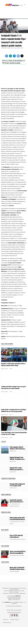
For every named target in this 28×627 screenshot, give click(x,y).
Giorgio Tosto (10, 47)
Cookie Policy (7, 622)
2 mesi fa (6, 368)
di (10, 487)
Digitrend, (3, 368)
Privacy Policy (14, 619)
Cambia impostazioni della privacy (14, 610)
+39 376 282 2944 (16, 599)
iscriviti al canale (14, 63)
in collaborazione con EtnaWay (17, 555)
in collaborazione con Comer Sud (18, 539)
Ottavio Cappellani (15, 571)
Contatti (5, 619)
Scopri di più (22, 593)
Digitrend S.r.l (19, 606)
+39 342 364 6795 (16, 598)
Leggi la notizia (13, 450)
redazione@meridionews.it (15, 597)
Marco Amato (14, 487)
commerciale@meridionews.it (17, 602)
